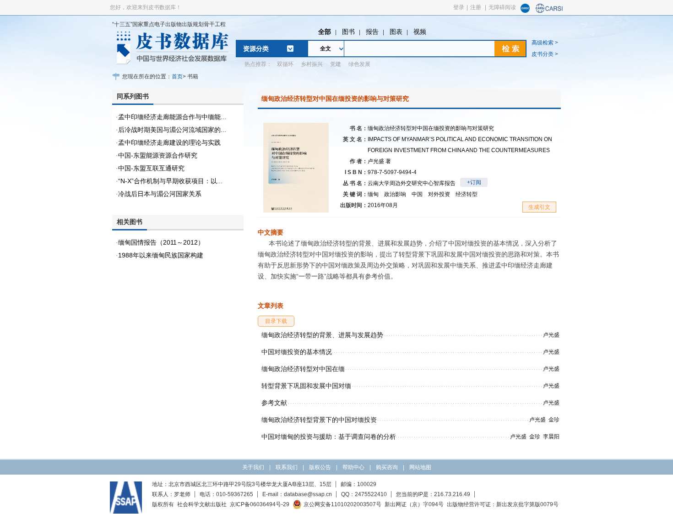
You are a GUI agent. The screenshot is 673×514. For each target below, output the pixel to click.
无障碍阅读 (502, 7)
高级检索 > (545, 42)
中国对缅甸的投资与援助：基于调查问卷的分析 (328, 436)
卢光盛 (379, 161)
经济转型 (467, 194)
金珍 (553, 419)
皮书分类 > (545, 54)
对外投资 (439, 194)
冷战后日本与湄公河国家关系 (159, 193)
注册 (475, 7)
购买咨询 (387, 467)
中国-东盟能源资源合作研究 (157, 155)
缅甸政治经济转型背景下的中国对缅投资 (319, 419)
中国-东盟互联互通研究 (151, 168)
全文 (325, 48)
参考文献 (274, 402)
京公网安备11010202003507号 (342, 504)
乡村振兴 (312, 64)
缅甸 (373, 194)
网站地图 (420, 467)
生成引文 (539, 207)
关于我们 (253, 467)
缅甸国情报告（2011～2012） (161, 242)
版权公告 (320, 467)
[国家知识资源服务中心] (525, 11)
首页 (177, 76)
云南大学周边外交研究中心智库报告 (412, 183)
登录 (458, 7)
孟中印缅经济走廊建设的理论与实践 (169, 142)
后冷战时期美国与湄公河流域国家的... (172, 129)
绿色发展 (359, 64)
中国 (417, 194)
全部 (324, 31)
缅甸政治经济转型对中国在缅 (303, 368)
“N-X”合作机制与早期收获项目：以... (170, 181)
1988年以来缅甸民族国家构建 (160, 255)
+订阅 (474, 182)
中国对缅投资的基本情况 (296, 351)
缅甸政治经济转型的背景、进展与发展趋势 (322, 335)
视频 (419, 31)
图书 (348, 31)
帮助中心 (353, 467)
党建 (335, 64)
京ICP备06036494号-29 (259, 504)
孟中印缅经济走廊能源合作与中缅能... (172, 116)
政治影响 (395, 194)
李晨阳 (551, 436)
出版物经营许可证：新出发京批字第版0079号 (503, 504)
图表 (396, 31)
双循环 (285, 64)
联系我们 (287, 467)
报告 (372, 31)
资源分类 (256, 48)
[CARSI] (549, 11)
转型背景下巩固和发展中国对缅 (306, 385)
